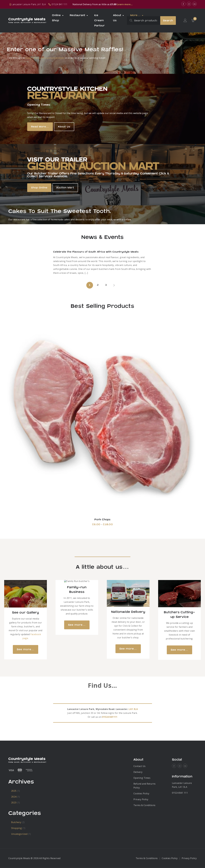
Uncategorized (19, 833)
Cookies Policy (141, 793)
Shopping (16, 828)
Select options (102, 417)
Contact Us (139, 766)
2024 (13, 796)
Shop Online (39, 187)
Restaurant (77, 15)
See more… (25, 649)
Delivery (138, 772)
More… (135, 15)
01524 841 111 (180, 792)
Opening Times (141, 777)
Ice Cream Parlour (99, 20)
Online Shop (56, 18)
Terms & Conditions (144, 805)
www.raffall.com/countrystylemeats (45, 57)
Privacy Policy (140, 799)
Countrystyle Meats (26, 19)
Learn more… (124, 4)
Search (168, 20)
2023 (13, 802)
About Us (117, 18)
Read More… (40, 126)
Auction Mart (65, 187)
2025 (13, 790)
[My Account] (185, 20)
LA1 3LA (133, 709)
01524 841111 (109, 716)
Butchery (16, 822)
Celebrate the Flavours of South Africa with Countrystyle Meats (96, 252)
